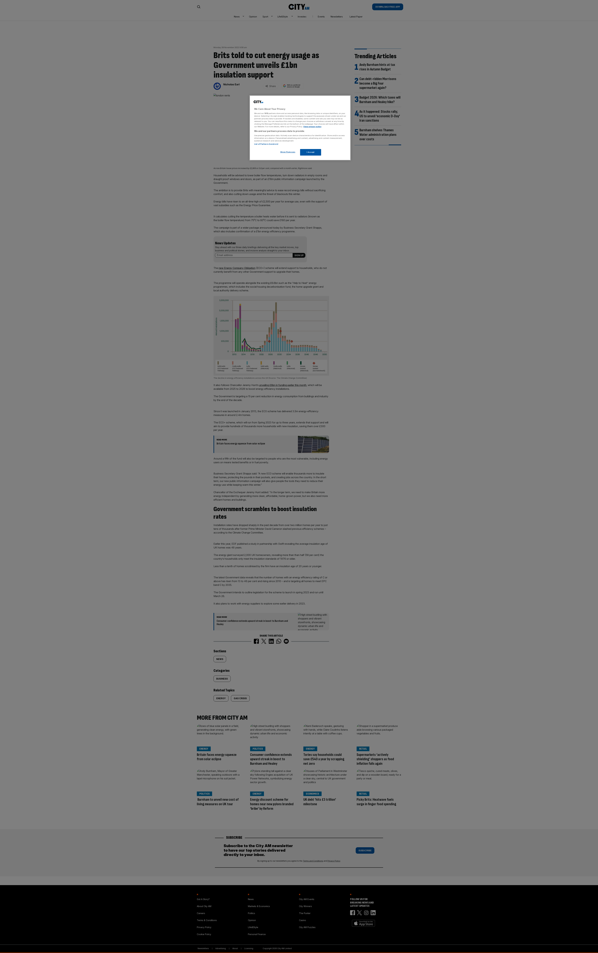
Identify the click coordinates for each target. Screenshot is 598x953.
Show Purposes (287, 152)
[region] (300, 127)
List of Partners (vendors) (266, 144)
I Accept (311, 152)
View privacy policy (312, 127)
